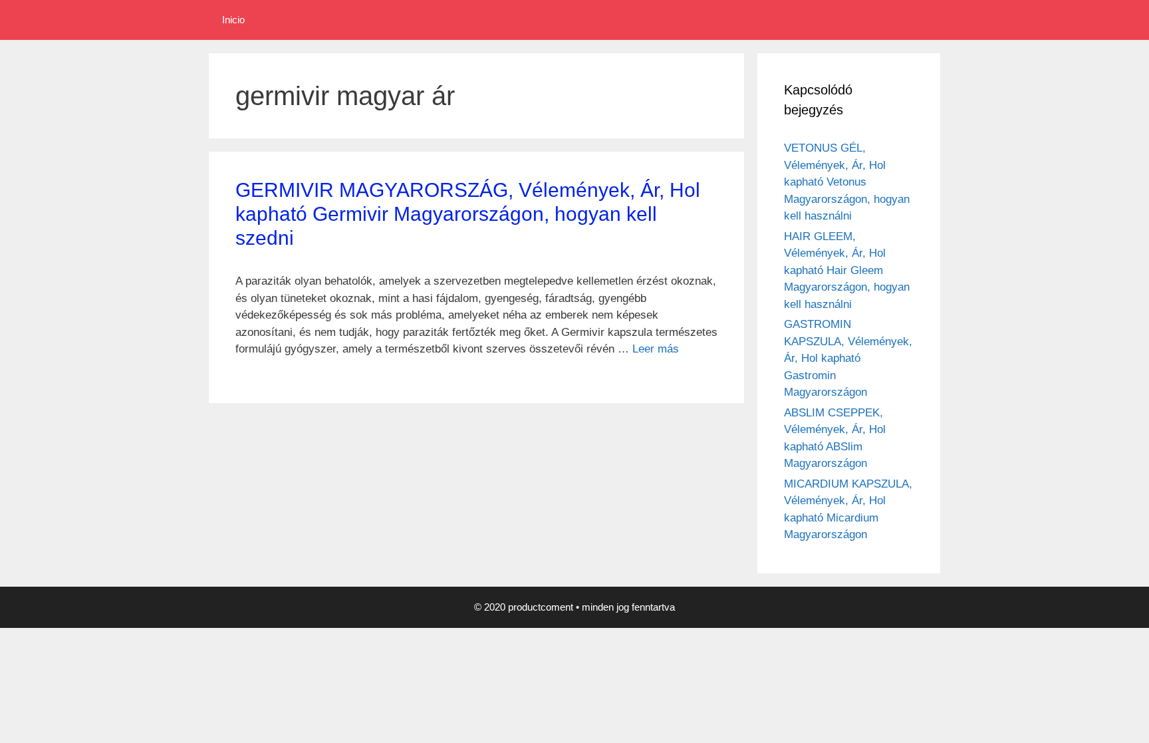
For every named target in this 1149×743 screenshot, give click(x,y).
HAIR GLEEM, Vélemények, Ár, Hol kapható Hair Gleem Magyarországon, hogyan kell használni (847, 270)
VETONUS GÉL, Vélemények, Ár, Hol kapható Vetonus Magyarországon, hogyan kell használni (847, 182)
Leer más (655, 349)
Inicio (233, 19)
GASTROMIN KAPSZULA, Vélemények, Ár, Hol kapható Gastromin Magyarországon (848, 358)
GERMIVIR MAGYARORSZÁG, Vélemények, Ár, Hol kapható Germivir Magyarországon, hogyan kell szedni (467, 214)
